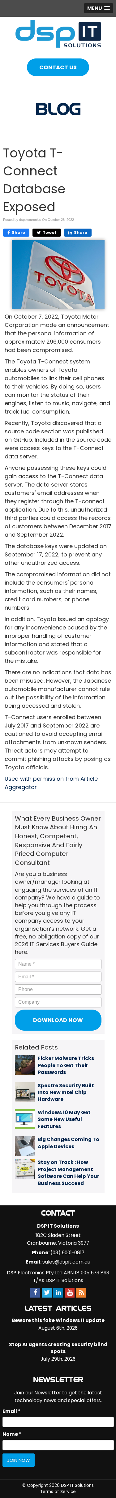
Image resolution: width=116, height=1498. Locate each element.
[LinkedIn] (58, 1292)
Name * (11, 1434)
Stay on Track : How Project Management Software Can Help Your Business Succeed (68, 1173)
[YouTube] (70, 1292)
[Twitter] (47, 1292)
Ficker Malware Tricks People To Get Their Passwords (66, 1065)
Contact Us (58, 67)
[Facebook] (35, 1292)
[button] (98, 8)
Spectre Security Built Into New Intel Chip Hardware (66, 1092)
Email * (11, 1411)
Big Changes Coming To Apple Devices (68, 1143)
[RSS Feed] (81, 1292)
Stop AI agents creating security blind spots (58, 1348)
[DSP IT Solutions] (58, 33)
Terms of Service (58, 1492)
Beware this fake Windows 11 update (58, 1320)
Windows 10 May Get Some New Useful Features (64, 1119)
